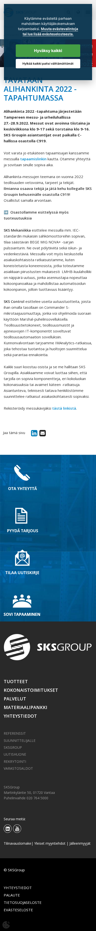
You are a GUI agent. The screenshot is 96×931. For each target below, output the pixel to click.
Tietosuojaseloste (23, 902)
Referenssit (15, 733)
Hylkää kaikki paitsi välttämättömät (48, 63)
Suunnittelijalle (19, 740)
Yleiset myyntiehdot (49, 843)
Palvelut (15, 699)
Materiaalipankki (25, 707)
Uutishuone (15, 754)
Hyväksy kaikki (48, 50)
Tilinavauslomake (17, 843)
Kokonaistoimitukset (31, 690)
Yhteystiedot (20, 716)
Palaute (12, 895)
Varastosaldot (18, 768)
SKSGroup (13, 747)
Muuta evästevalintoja (59, 29)
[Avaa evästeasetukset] (6, 925)
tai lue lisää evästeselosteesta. (48, 34)
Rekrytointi (15, 761)
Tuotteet (16, 681)
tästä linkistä (64, 408)
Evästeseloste (18, 909)
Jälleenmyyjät (80, 843)
